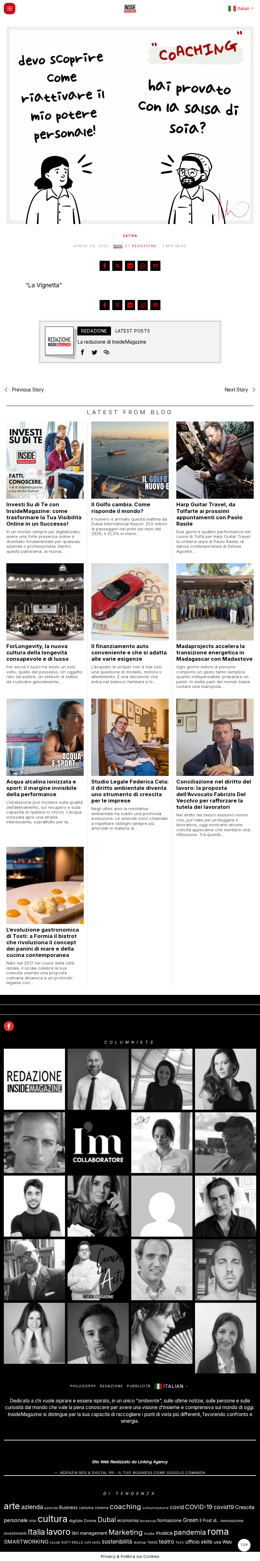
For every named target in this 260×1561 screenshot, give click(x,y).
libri (75, 1533)
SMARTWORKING (26, 1542)
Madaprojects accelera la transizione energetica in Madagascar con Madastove (214, 652)
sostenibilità (117, 1541)
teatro (166, 1541)
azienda (32, 1507)
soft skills (92, 1542)
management (93, 1533)
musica (164, 1533)
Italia (36, 1532)
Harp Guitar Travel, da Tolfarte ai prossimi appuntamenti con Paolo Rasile (209, 514)
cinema (101, 1507)
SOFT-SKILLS (72, 1542)
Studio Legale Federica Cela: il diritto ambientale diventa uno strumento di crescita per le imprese (130, 791)
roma (218, 1531)
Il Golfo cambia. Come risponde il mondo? (120, 507)
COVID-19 (198, 1507)
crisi (32, 1520)
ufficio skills (198, 1542)
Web (227, 1542)
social (55, 1542)
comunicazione (155, 1508)
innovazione (232, 1520)
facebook (148, 1521)
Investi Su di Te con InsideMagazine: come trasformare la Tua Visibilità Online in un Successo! (43, 514)
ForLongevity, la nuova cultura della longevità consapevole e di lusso (37, 652)
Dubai (107, 1520)
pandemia (190, 1532)
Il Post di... (209, 1520)
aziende (51, 1508)
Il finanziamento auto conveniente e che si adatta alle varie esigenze (129, 652)
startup (139, 1542)
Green (190, 1520)
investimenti (15, 1533)
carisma (86, 1507)
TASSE (152, 1542)
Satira (130, 236)
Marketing (125, 1532)
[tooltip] (105, 266)
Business (68, 1507)
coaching (125, 1506)
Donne (90, 1520)
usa (217, 1542)
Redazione (144, 246)
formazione (169, 1520)
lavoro (58, 1532)
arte (12, 1506)
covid (177, 1507)
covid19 (224, 1507)
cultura (53, 1518)
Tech (179, 1542)
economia (128, 1520)
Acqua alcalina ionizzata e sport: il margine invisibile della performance (41, 787)
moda (149, 1533)
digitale (76, 1520)
